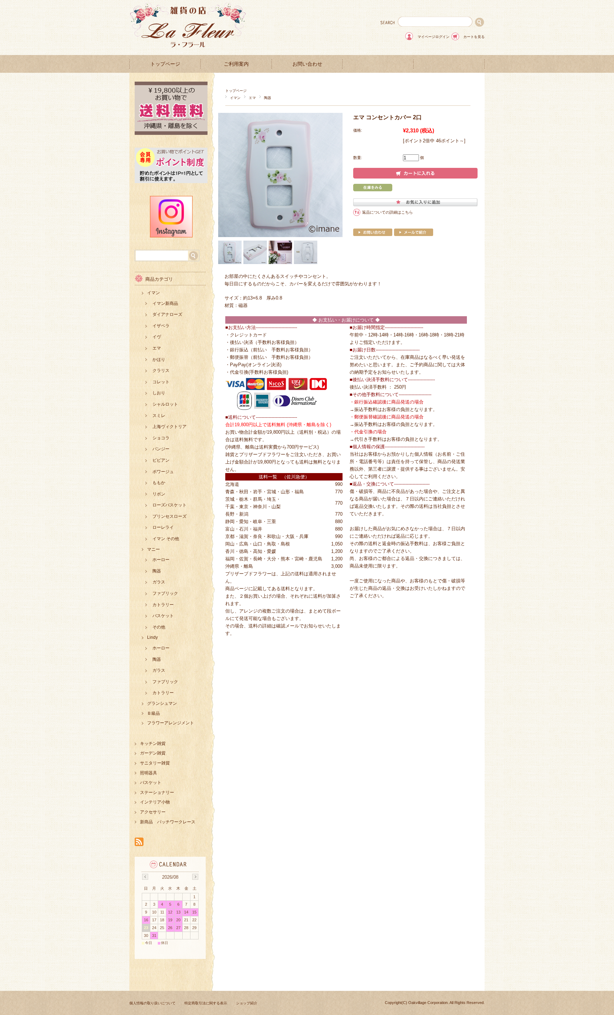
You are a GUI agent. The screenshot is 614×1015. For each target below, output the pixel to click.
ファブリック (165, 593)
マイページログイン (433, 37)
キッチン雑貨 (153, 743)
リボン (158, 494)
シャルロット (165, 404)
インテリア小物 (155, 802)
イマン (235, 98)
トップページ (165, 64)
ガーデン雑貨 (153, 753)
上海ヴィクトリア (169, 426)
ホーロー (160, 559)
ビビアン (160, 460)
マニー (153, 549)
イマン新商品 (165, 303)
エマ (252, 98)
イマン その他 (165, 538)
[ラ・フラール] (188, 49)
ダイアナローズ (167, 314)
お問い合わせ (307, 64)
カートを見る (474, 37)
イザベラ (160, 325)
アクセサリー (153, 812)
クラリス (160, 370)
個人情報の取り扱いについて (152, 1003)
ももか (158, 482)
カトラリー (163, 604)
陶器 (267, 98)
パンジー (160, 448)
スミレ (158, 415)
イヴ (156, 336)
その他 (158, 627)
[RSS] (139, 842)
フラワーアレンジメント (170, 722)
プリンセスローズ (169, 516)
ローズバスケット (169, 505)
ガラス (158, 582)
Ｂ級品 (153, 713)
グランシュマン (162, 703)
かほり (158, 359)
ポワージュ (163, 471)
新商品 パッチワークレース (167, 821)
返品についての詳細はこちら (387, 212)
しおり (158, 392)
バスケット (163, 615)
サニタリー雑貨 (155, 763)
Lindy (152, 637)
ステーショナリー (157, 792)
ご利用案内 (236, 64)
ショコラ (160, 437)
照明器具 (148, 772)
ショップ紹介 (246, 1003)
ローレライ (163, 527)
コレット (160, 381)
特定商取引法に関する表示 (205, 1003)
